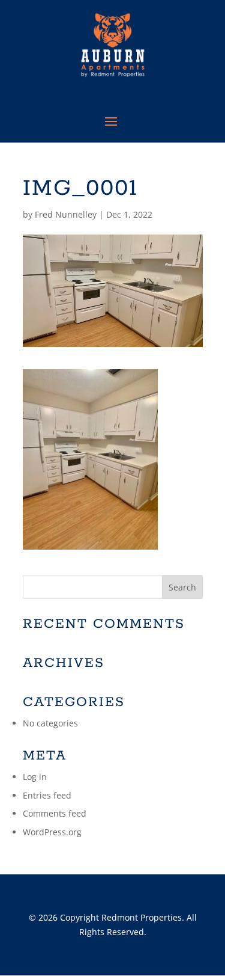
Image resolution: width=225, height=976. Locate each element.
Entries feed (47, 795)
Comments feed (54, 813)
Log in (35, 776)
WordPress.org (52, 832)
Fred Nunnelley (66, 214)
